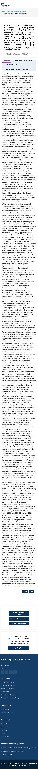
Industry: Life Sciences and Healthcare (17, 54)
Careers (3, 733)
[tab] (6, 60)
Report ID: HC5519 (25, 53)
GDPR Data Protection (8, 685)
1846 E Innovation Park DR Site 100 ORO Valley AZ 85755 (18, 747)
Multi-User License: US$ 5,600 (20, 641)
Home (3, 12)
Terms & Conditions (7, 688)
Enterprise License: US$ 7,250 (20, 643)
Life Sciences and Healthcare (16, 12)
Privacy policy (5, 691)
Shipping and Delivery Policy (10, 698)
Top (31, 592)
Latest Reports (5, 709)
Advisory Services (6, 712)
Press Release (5, 723)
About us (4, 730)
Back (25, 592)
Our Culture (5, 736)
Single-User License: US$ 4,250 (20, 639)
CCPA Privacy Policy (7, 682)
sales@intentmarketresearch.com (12, 751)
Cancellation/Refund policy (10, 694)
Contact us (4, 727)
